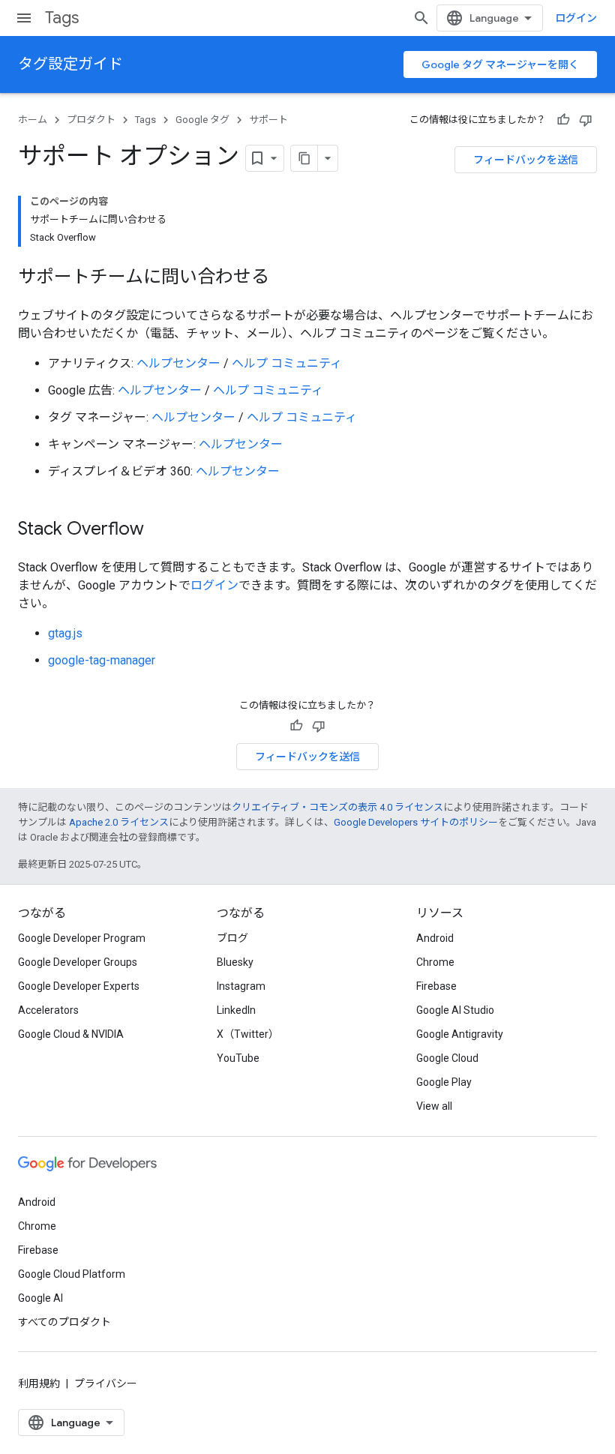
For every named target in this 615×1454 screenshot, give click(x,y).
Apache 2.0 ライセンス (119, 822)
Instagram (241, 986)
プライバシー (105, 1384)
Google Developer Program (82, 938)
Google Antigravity (459, 1034)
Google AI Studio (455, 1010)
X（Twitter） (248, 1034)
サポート (268, 119)
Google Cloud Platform (71, 1274)
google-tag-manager (101, 660)
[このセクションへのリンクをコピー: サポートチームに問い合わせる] (284, 278)
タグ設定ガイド (70, 64)
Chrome (435, 962)
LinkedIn (236, 1010)
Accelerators (48, 1010)
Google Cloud (447, 1058)
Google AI (40, 1298)
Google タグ (203, 119)
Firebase (436, 986)
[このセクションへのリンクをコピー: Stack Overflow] (159, 530)
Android (435, 938)
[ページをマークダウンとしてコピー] (304, 158)
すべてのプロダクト (64, 1322)
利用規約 (39, 1384)
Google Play (444, 1082)
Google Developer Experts (79, 986)
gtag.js (65, 633)
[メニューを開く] (24, 18)
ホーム (32, 119)
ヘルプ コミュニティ (287, 363)
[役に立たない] (585, 120)
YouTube (238, 1058)
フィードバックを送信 (525, 159)
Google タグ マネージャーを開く (500, 64)
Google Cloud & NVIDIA (71, 1034)
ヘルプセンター (178, 363)
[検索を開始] (421, 18)
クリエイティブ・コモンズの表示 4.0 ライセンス (337, 807)
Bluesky (235, 962)
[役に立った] (563, 120)
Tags (62, 17)
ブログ (232, 938)
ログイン (576, 18)
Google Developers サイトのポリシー (416, 822)
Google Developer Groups (77, 962)
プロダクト (91, 119)
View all (434, 1106)
